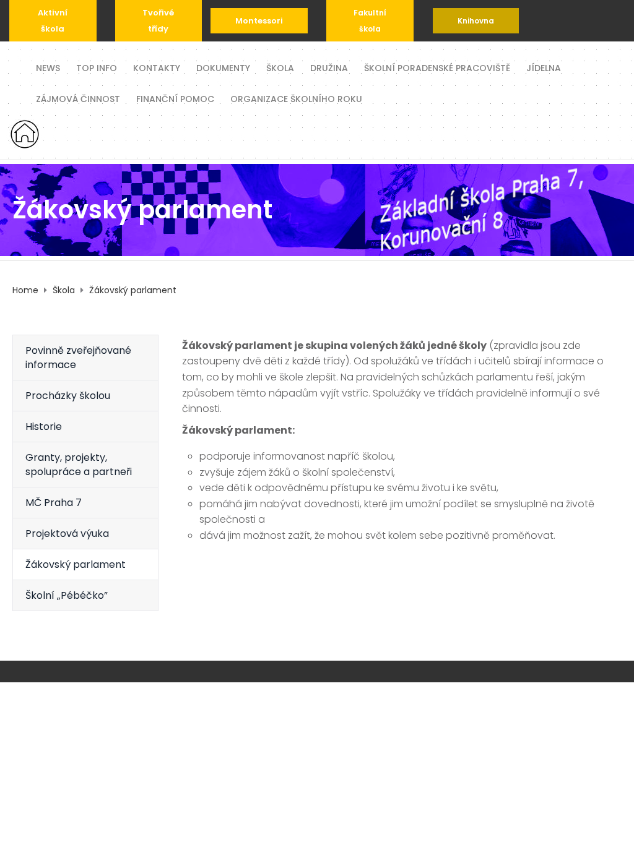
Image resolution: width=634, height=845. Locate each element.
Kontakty (156, 67)
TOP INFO (96, 67)
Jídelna (543, 67)
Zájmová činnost (78, 98)
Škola (280, 67)
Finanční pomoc (175, 98)
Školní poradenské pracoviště (437, 67)
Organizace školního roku (296, 98)
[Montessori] (259, 20)
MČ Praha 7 (53, 502)
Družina (329, 67)
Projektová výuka (67, 533)
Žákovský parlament (75, 564)
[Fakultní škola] (370, 20)
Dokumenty (223, 67)
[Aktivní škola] (53, 20)
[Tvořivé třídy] (158, 20)
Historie (43, 426)
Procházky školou (67, 395)
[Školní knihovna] (476, 20)
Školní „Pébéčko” (66, 595)
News (48, 67)
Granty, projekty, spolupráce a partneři (78, 464)
